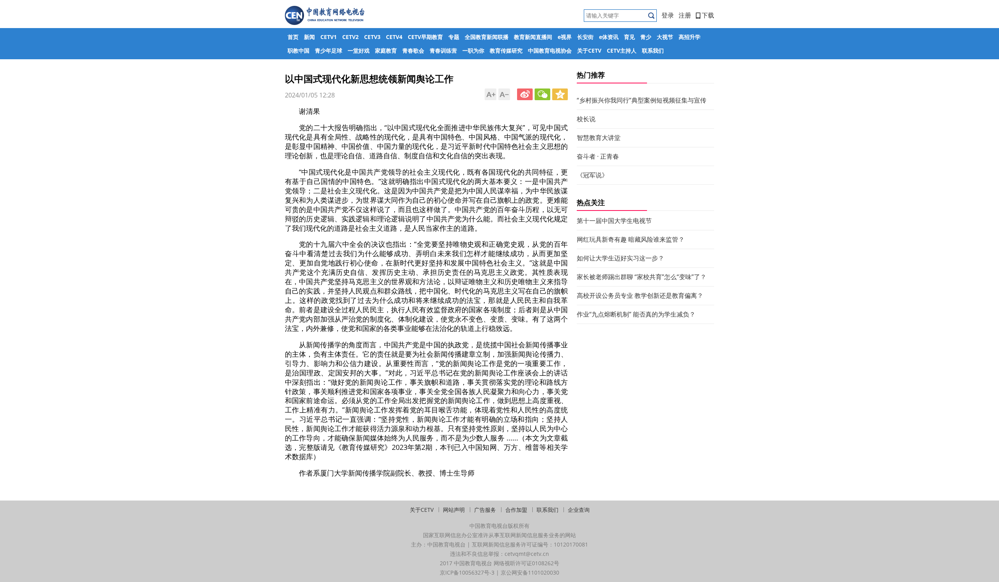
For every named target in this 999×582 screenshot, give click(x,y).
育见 (629, 37)
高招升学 (689, 37)
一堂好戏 (359, 50)
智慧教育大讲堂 (598, 137)
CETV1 (328, 37)
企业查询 (579, 509)
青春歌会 (413, 50)
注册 (685, 15)
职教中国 (298, 50)
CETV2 (350, 37)
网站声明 (454, 509)
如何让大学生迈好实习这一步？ (620, 258)
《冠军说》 (592, 175)
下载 (708, 15)
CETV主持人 (621, 50)
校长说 (586, 119)
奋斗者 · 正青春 (598, 156)
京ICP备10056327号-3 (467, 572)
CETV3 (372, 37)
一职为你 (473, 50)
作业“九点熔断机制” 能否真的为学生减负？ (636, 314)
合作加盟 (516, 509)
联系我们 (653, 50)
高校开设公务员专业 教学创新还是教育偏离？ (640, 295)
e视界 (565, 37)
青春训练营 (443, 50)
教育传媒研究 (506, 50)
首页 (293, 37)
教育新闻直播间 (533, 37)
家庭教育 (386, 50)
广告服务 (485, 509)
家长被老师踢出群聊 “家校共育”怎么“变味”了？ (641, 276)
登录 (667, 15)
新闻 (309, 37)
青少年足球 (328, 50)
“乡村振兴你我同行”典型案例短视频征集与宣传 (641, 100)
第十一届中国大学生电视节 (614, 220)
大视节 (665, 37)
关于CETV (589, 50)
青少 (645, 37)
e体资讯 (609, 37)
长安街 (585, 37)
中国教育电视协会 (550, 50)
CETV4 (394, 37)
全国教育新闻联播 (486, 37)
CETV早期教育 (425, 37)
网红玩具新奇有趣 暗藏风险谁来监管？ (630, 239)
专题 (453, 37)
